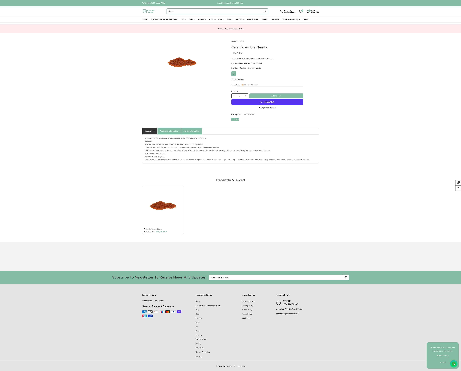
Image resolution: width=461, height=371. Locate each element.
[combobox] (217, 11)
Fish (197, 327)
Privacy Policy (247, 314)
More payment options (267, 108)
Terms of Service (248, 301)
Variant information (191, 131)
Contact (199, 356)
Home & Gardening (203, 352)
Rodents (199, 318)
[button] (311, 11)
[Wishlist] (233, 73)
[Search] (264, 11)
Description (150, 131)
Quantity (234, 91)
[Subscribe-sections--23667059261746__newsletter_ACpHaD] (345, 277)
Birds (197, 322)
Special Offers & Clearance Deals (208, 305)
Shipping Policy (247, 305)
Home (220, 29)
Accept (443, 363)
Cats (197, 314)
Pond (198, 331)
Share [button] (236, 119)
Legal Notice (246, 318)
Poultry (198, 343)
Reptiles (199, 335)
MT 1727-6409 (239, 366)
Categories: (236, 114)
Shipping (248, 58)
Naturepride (228, 366)
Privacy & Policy (443, 355)
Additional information (169, 131)
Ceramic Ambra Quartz (153, 229)
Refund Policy (247, 310)
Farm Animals (201, 339)
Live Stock (199, 348)
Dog (197, 310)
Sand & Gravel (249, 115)
